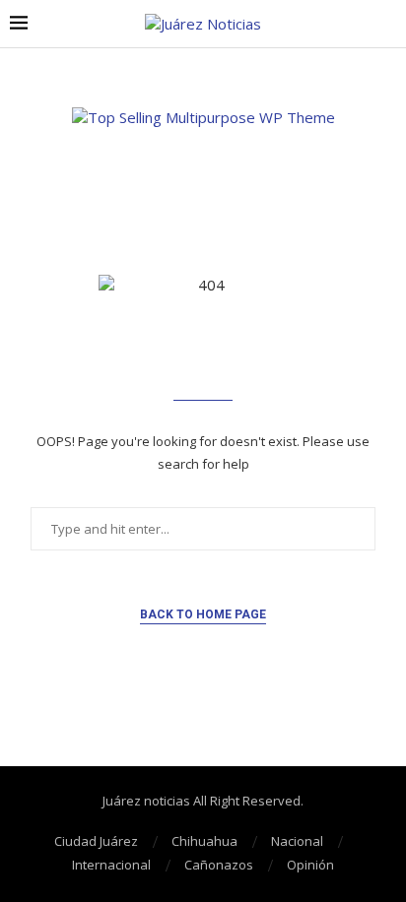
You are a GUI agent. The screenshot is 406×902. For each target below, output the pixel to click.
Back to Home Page (203, 614)
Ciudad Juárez (96, 841)
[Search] (386, 24)
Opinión (310, 864)
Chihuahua (204, 841)
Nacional (297, 841)
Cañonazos (218, 864)
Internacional (111, 864)
